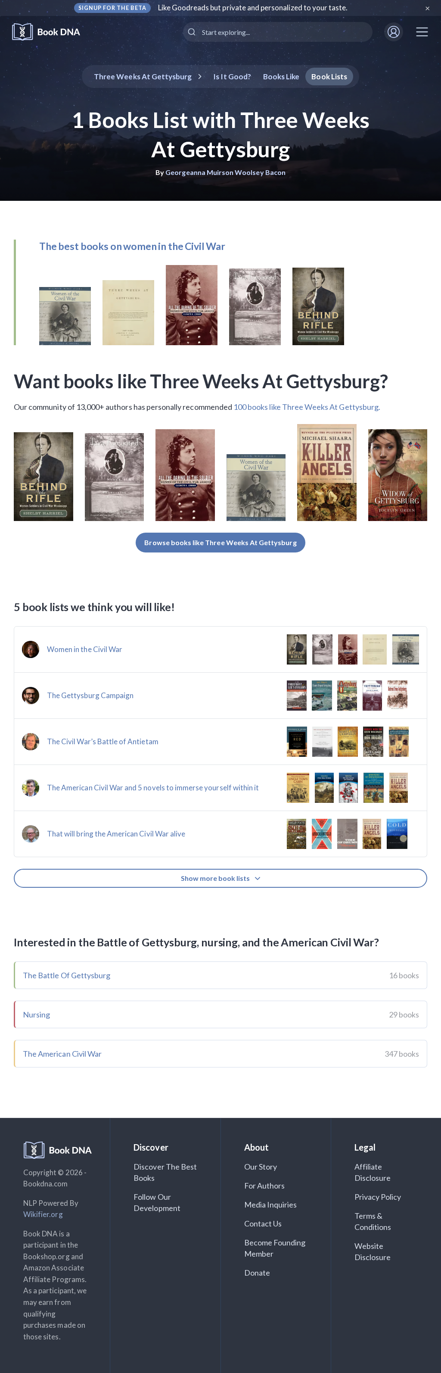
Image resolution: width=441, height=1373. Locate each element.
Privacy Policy (377, 1196)
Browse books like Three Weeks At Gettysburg (220, 542)
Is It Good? (232, 76)
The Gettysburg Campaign (90, 695)
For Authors (264, 1185)
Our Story (260, 1166)
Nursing (36, 1014)
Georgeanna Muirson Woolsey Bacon (225, 172)
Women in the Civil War (84, 649)
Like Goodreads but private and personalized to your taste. (253, 7)
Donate (257, 1272)
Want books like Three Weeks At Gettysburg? (201, 381)
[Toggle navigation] (422, 31)
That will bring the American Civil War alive (116, 833)
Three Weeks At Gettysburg (143, 76)
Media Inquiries (270, 1204)
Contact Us (263, 1223)
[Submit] (192, 31)
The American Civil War (62, 1053)
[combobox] (278, 32)
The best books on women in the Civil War (132, 246)
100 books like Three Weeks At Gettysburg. (306, 407)
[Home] (52, 32)
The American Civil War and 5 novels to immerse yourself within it (153, 787)
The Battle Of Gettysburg (66, 975)
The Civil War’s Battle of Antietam (102, 741)
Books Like (281, 76)
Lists (329, 76)
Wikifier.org (43, 1214)
